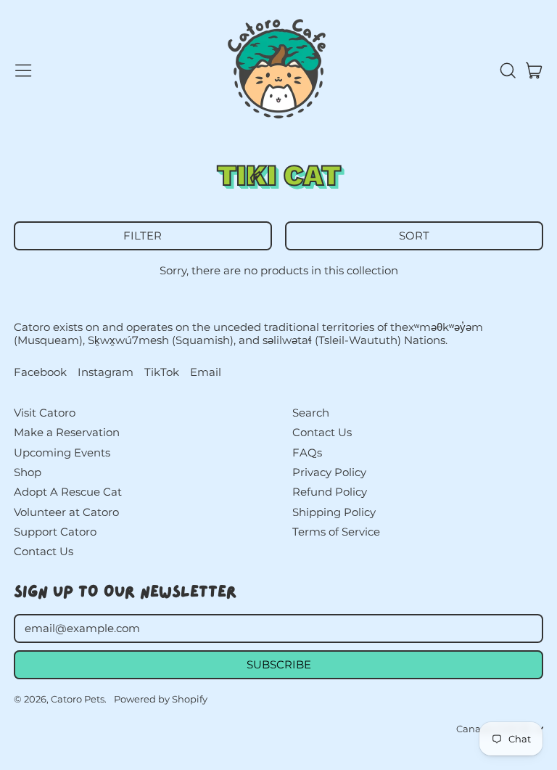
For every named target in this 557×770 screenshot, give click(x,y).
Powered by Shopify (160, 699)
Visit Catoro (44, 412)
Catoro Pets (77, 699)
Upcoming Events (62, 452)
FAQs (307, 452)
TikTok (161, 372)
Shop (27, 472)
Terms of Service (336, 531)
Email (205, 372)
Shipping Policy (334, 512)
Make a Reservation (67, 432)
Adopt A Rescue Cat (68, 492)
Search (310, 412)
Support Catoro (55, 531)
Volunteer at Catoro (66, 512)
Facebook (40, 372)
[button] (507, 70)
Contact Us (43, 551)
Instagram (105, 372)
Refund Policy (329, 492)
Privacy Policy (329, 472)
